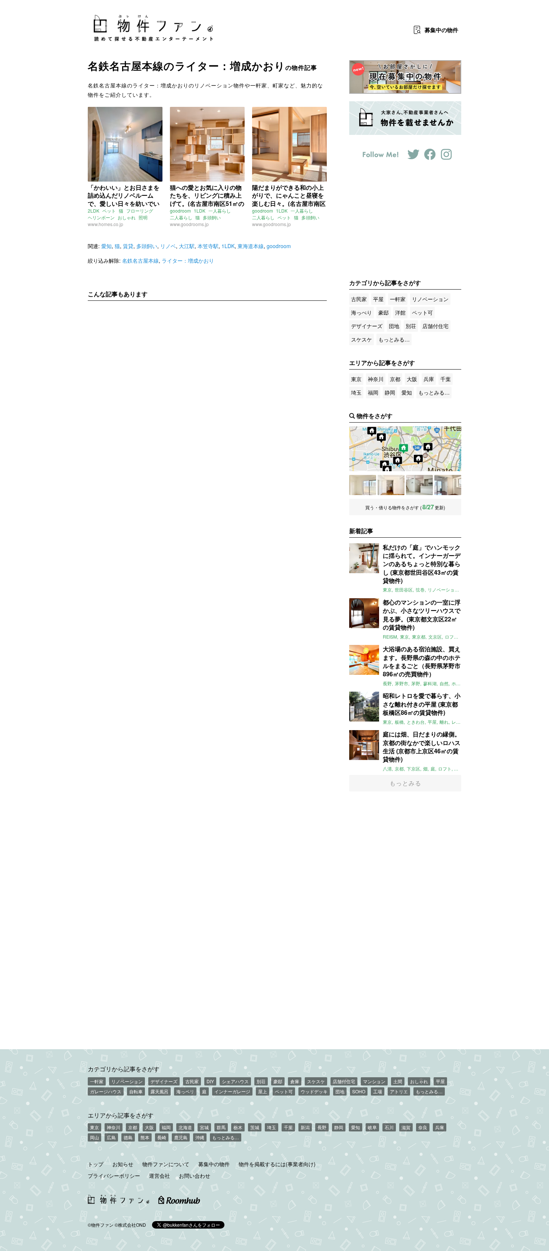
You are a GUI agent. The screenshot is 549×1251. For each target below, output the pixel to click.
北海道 (185, 1127)
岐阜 (372, 1127)
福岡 (373, 392)
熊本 (144, 1137)
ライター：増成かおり (188, 260)
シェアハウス (235, 1081)
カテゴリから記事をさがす (123, 1068)
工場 (377, 1091)
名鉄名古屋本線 (140, 260)
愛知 (106, 246)
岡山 (94, 1137)
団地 (394, 326)
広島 (111, 1137)
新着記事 (361, 530)
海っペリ (185, 1091)
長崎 (161, 1137)
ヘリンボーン (101, 217)
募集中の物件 (214, 1164)
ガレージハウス (105, 1091)
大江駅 (187, 246)
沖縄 (199, 1137)
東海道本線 (251, 246)
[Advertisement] (207, 376)
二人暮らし (181, 217)
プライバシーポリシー (114, 1175)
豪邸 (383, 312)
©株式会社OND (130, 1224)
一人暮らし (219, 210)
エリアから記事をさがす (120, 1115)
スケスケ (361, 339)
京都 (395, 379)
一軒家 (398, 299)
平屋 (378, 299)
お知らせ (122, 1164)
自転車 (136, 1091)
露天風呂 (159, 1091)
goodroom (180, 210)
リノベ (168, 246)
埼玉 (356, 392)
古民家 (359, 299)
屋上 (262, 1091)
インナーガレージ (232, 1091)
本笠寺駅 (208, 246)
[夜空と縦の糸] (447, 485)
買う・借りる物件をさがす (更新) (405, 507)
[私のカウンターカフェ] (362, 485)
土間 (397, 1081)
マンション (374, 1081)
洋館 (400, 312)
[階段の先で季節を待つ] (419, 485)
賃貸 (128, 246)
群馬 (221, 1127)
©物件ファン (101, 1224)
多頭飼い (212, 217)
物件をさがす (375, 415)
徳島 (128, 1137)
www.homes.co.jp (105, 224)
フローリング (139, 210)
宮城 (204, 1127)
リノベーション (430, 299)
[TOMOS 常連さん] (391, 485)
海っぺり (361, 312)
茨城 (254, 1127)
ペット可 (422, 312)
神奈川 (376, 379)
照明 (143, 217)
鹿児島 (180, 1137)
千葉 (445, 379)
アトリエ (399, 1091)
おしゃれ (127, 217)
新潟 (305, 1127)
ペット (109, 210)
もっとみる (405, 783)
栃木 (237, 1127)
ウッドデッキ (314, 1091)
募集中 (441, 30)
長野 (321, 1127)
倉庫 (294, 1081)
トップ (95, 1164)
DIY (210, 1081)
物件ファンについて (165, 1164)
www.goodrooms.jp (189, 224)
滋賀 (405, 1127)
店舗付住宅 (435, 326)
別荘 (411, 326)
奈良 (422, 1127)
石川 (389, 1127)
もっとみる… (394, 339)
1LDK (199, 210)
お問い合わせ (194, 1175)
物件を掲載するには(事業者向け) (277, 1164)
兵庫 (429, 379)
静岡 (390, 392)
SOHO (358, 1091)
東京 (356, 379)
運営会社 (159, 1175)
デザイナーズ (366, 326)
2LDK (93, 210)
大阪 (412, 379)
